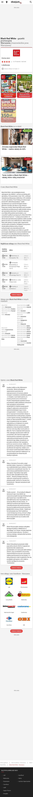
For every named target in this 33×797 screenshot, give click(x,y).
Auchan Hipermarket (24, 781)
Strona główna (4, 762)
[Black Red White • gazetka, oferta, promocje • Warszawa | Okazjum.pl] (17, 53)
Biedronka (6, 778)
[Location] (6, 2)
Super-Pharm (7, 790)
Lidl (4, 775)
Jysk (4, 787)
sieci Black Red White (15, 244)
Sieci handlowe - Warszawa (18, 762)
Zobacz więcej (16, 294)
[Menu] (2, 2)
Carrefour (6, 784)
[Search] (30, 2)
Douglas (5, 793)
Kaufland (21, 775)
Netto (20, 778)
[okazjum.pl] (16, 2)
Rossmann (6, 781)
